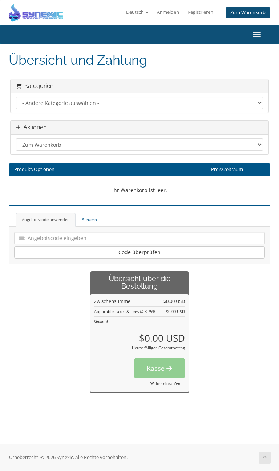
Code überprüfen (139, 252)
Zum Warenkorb (248, 12)
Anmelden (168, 12)
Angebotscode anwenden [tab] (46, 219)
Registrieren (200, 12)
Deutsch (135, 12)
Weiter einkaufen (165, 383)
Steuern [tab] (89, 219)
